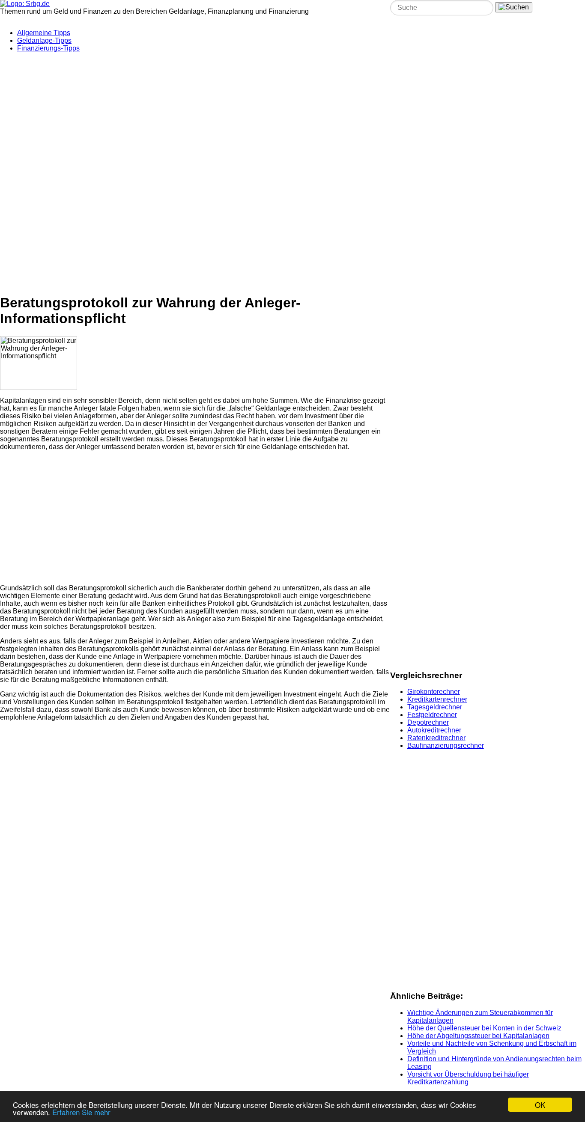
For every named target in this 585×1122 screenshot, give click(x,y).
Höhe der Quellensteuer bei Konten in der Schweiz (484, 1028)
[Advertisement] (207, 112)
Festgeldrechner (432, 714)
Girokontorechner (433, 691)
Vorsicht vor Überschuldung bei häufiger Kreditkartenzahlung (468, 1078)
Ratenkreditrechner (436, 737)
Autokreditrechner (434, 730)
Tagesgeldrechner (434, 707)
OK (540, 1104)
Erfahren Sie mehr (81, 1112)
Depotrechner (428, 722)
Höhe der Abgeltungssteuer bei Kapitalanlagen (478, 1035)
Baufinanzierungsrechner (445, 745)
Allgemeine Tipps (43, 32)
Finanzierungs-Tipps (48, 48)
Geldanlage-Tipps (44, 40)
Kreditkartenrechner (437, 699)
